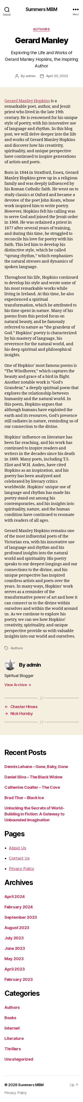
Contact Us (19, 858)
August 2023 (16, 927)
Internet (12, 1028)
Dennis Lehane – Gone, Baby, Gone (36, 766)
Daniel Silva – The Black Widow (33, 777)
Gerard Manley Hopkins (27, 101)
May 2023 (14, 958)
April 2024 (14, 896)
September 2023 (20, 917)
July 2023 (14, 938)
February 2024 (18, 907)
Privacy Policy (21, 868)
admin (31, 76)
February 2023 (18, 979)
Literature (13, 1038)
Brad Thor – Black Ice (24, 797)
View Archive (17, 685)
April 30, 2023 (57, 76)
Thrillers (12, 1048)
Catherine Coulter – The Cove (32, 787)
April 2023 (14, 969)
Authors (41, 29)
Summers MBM (41, 9)
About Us (17, 848)
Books (10, 1017)
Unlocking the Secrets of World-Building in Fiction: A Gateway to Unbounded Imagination (34, 814)
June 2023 (14, 948)
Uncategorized (18, 1059)
